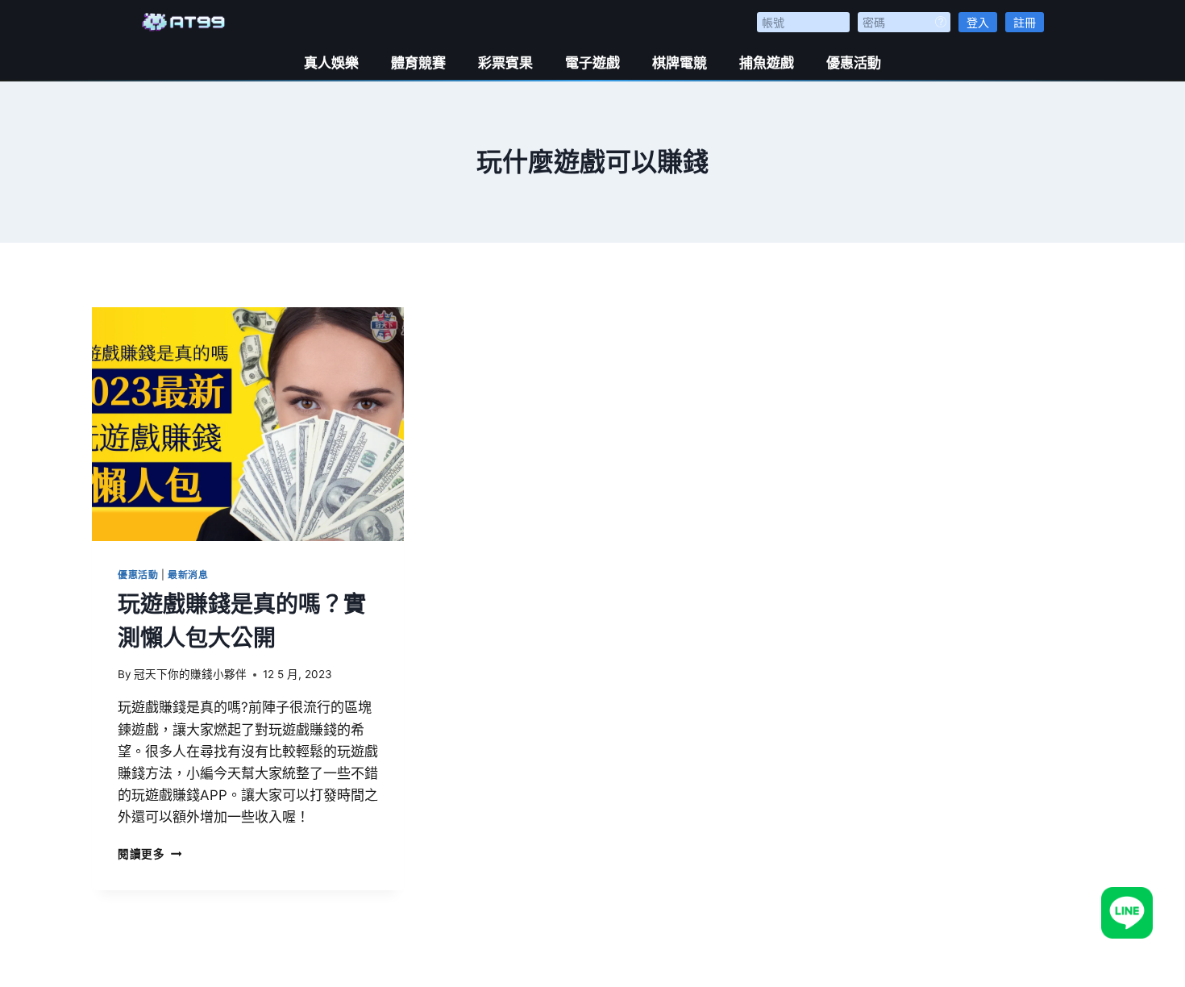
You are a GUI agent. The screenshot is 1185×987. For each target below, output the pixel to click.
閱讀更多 (149, 853)
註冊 (1024, 22)
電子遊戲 (592, 63)
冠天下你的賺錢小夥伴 (190, 674)
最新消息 (188, 574)
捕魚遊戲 (766, 63)
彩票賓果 (505, 63)
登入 (978, 22)
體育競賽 (418, 63)
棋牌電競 (679, 63)
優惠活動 (853, 63)
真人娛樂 (331, 63)
